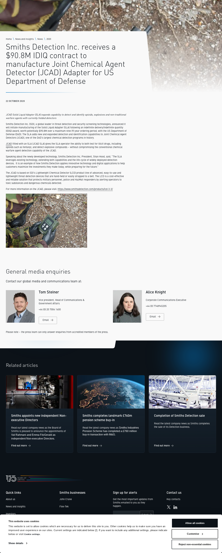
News (40, 39)
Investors (11, 514)
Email (46, 320)
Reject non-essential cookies (195, 544)
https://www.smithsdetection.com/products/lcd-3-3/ (85, 189)
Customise (193, 533)
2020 (48, 39)
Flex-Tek (64, 507)
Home (9, 39)
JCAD (9, 144)
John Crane (65, 499)
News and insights (24, 39)
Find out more (19, 446)
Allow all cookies (194, 523)
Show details (15, 543)
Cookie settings (32, 534)
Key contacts (173, 499)
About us (10, 499)
